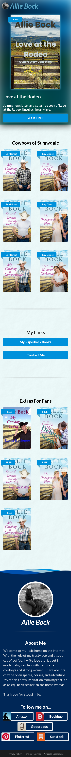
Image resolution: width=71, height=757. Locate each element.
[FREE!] (35, 51)
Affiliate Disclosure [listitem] (54, 754)
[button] (18, 716)
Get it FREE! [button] (35, 118)
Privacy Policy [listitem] (15, 754)
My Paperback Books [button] (35, 342)
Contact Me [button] (36, 355)
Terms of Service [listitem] (32, 754)
